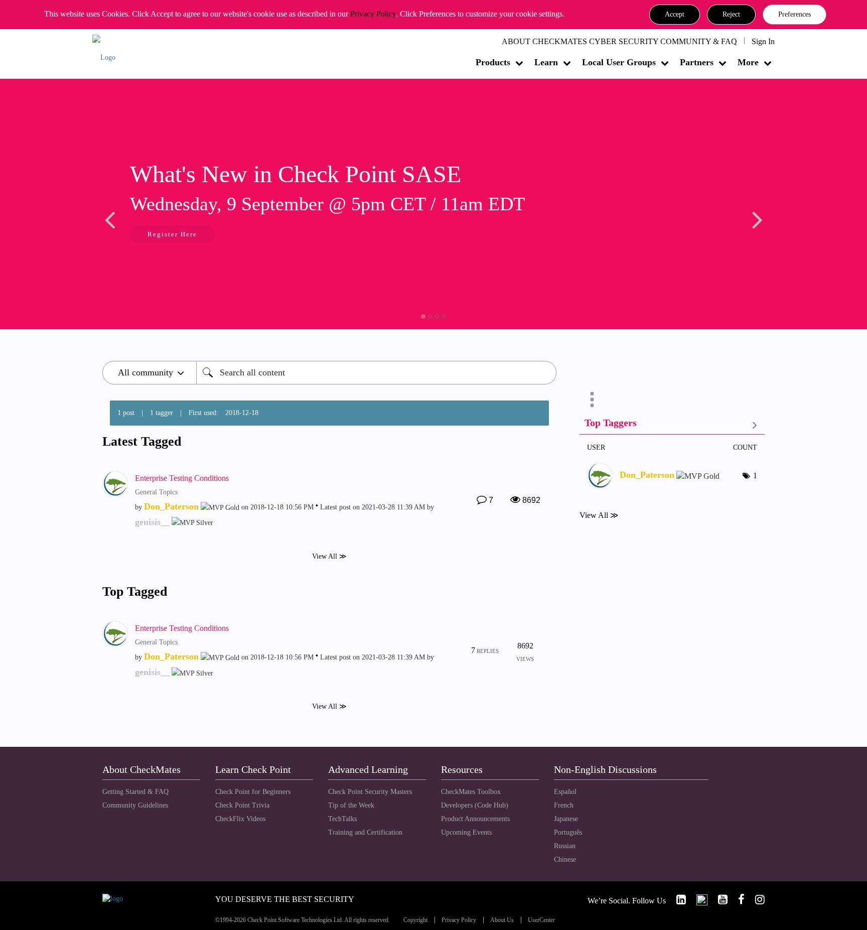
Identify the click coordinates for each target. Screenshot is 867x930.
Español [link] (565, 791)
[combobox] (376, 372)
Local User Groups (619, 62)
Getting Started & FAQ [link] (135, 791)
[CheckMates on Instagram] (756, 899)
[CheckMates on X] (697, 899)
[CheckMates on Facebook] (737, 899)
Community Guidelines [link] (135, 805)
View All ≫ (329, 556)
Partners (696, 62)
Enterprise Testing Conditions (182, 478)
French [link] (563, 805)
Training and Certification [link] (365, 832)
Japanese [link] (566, 819)
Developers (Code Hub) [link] (474, 805)
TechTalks (342, 819)
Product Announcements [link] (475, 819)
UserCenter (541, 920)
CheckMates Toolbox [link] (471, 791)
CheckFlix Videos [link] (240, 819)
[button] (674, 15)
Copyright (415, 920)
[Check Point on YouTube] (718, 899)
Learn (546, 62)
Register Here (172, 234)
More (748, 62)
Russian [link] (564, 846)
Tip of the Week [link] (351, 805)
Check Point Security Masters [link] (370, 791)
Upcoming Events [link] (466, 832)
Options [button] (592, 399)
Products (493, 62)
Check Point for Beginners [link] (253, 791)
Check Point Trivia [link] (242, 805)
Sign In (763, 41)
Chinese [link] (565, 859)
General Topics (156, 492)
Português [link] (568, 832)
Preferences (794, 14)
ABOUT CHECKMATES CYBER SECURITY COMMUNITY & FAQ (619, 41)
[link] (677, 899)
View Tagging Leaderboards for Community (672, 425)
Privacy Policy (373, 14)
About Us (502, 920)
